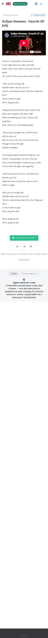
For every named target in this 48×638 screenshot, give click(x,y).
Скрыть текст (39, 15)
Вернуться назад (11, 15)
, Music (30, 254)
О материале (24, 260)
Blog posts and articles (17, 254)
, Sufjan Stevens (40, 254)
